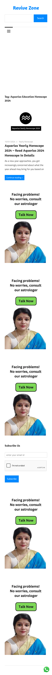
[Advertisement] (26, 63)
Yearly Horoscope (26, 141)
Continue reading (13, 177)
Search (40, 18)
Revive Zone (26, 8)
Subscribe (12, 479)
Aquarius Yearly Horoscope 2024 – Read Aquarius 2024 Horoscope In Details (24, 150)
